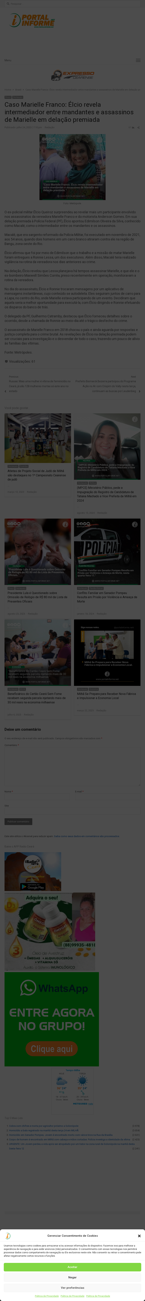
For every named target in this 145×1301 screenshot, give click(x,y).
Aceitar (72, 1267)
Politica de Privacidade (47, 1296)
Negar (72, 1277)
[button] (139, 1236)
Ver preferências (72, 1287)
